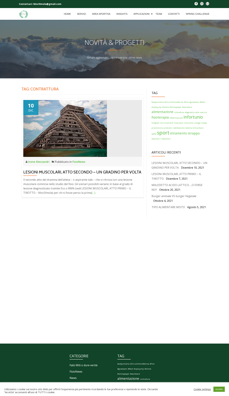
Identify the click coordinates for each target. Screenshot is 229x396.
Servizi (81, 14)
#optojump (157, 107)
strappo (194, 133)
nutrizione (188, 123)
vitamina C (156, 139)
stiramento (178, 133)
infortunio (193, 117)
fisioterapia (160, 117)
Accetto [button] (219, 389)
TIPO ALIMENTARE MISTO (168, 207)
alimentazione (162, 112)
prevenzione (157, 128)
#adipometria (158, 102)
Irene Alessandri (39, 162)
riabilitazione (179, 128)
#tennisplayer (175, 107)
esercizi (203, 112)
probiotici (168, 128)
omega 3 (198, 123)
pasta (204, 123)
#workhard (187, 107)
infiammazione (176, 118)
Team (159, 14)
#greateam (194, 102)
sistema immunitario (194, 128)
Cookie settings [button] (202, 389)
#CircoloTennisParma (173, 102)
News (73, 378)
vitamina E (165, 139)
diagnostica (190, 112)
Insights (121, 14)
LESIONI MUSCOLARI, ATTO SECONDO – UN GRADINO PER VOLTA (82, 172)
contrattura (179, 112)
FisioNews (78, 162)
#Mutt (202, 102)
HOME (67, 14)
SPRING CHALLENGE (197, 14)
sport (163, 132)
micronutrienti (166, 123)
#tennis (165, 107)
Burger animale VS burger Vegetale (174, 196)
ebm (197, 112)
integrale (155, 123)
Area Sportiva (101, 14)
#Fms (186, 102)
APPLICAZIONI (141, 14)
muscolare (178, 123)
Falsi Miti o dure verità (83, 365)
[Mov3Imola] (24, 14)
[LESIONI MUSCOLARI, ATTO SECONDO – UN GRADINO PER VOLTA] (65, 128)
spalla (154, 134)
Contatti (174, 14)
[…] (93, 193)
